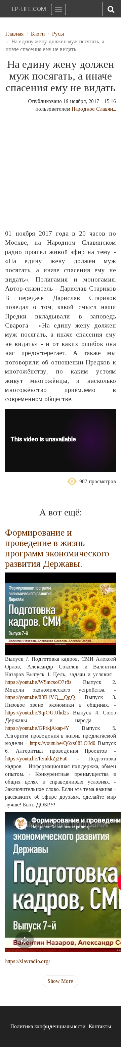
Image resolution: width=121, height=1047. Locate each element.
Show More (60, 981)
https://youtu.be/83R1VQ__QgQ (40, 697)
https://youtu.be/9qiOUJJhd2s (37, 712)
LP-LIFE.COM (29, 8)
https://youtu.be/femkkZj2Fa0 (36, 758)
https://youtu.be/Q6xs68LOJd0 (62, 743)
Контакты (100, 1026)
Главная (14, 34)
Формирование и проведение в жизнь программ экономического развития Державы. (57, 547)
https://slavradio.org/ (27, 961)
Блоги (38, 34)
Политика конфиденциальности (47, 1026)
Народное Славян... (94, 109)
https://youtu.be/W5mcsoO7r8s (38, 682)
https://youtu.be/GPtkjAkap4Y (37, 728)
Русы (58, 34)
